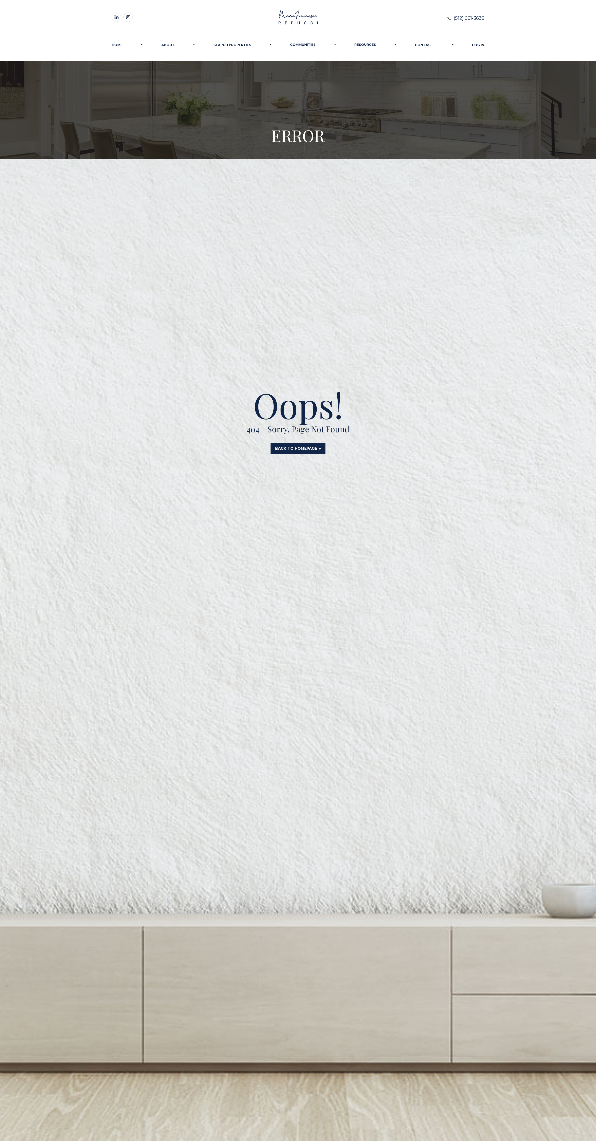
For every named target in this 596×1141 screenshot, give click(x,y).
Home (117, 45)
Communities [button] (303, 45)
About (168, 45)
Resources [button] (365, 45)
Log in (478, 45)
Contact (424, 45)
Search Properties (232, 45)
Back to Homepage (296, 448)
